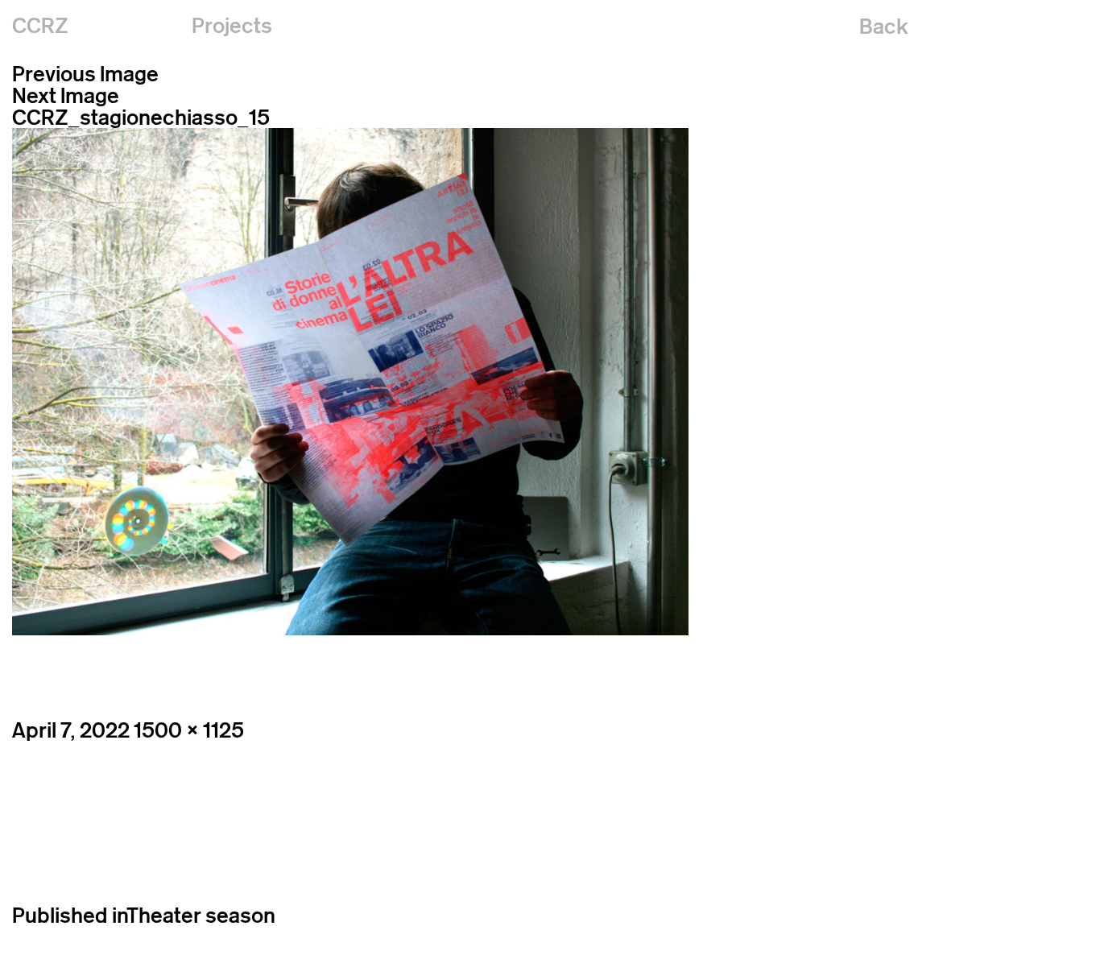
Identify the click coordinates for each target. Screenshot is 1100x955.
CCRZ (40, 25)
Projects (232, 25)
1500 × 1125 (189, 730)
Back (883, 26)
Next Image (65, 95)
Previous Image (85, 73)
